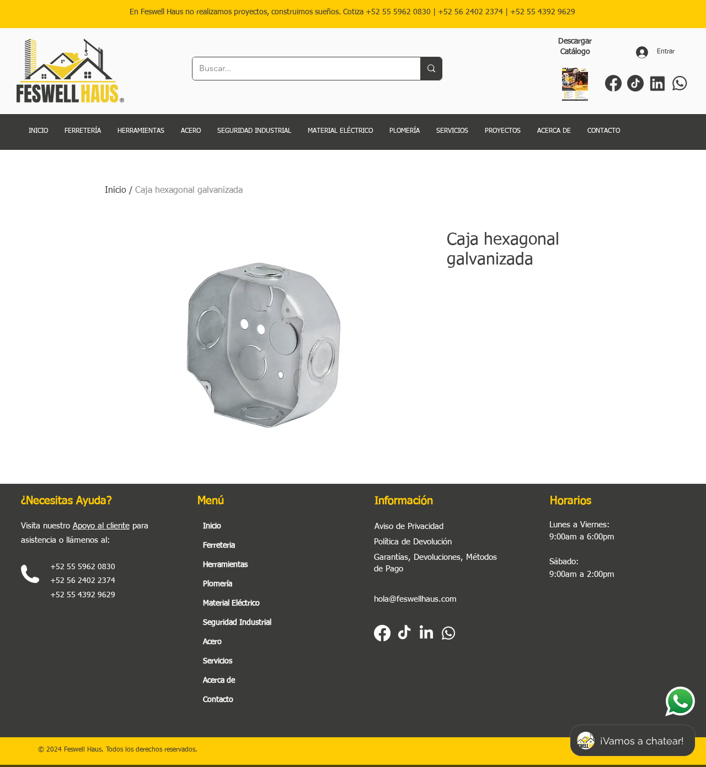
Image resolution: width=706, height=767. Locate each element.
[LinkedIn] (426, 633)
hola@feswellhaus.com (415, 599)
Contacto (218, 700)
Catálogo (575, 52)
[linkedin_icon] (657, 83)
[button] (452, 131)
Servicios (217, 661)
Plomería (217, 584)
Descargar (575, 41)
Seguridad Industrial (237, 622)
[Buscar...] (431, 68)
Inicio (115, 190)
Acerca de (219, 680)
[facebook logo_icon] (613, 83)
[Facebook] (382, 633)
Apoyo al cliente (101, 526)
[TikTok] (404, 633)
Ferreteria (219, 545)
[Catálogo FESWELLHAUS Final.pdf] (575, 86)
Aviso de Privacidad (409, 526)
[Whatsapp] (448, 633)
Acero (212, 642)
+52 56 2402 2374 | (474, 12)
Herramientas (225, 565)
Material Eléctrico (231, 603)
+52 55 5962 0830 (398, 12)
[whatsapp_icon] (679, 83)
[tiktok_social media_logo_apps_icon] (635, 83)
